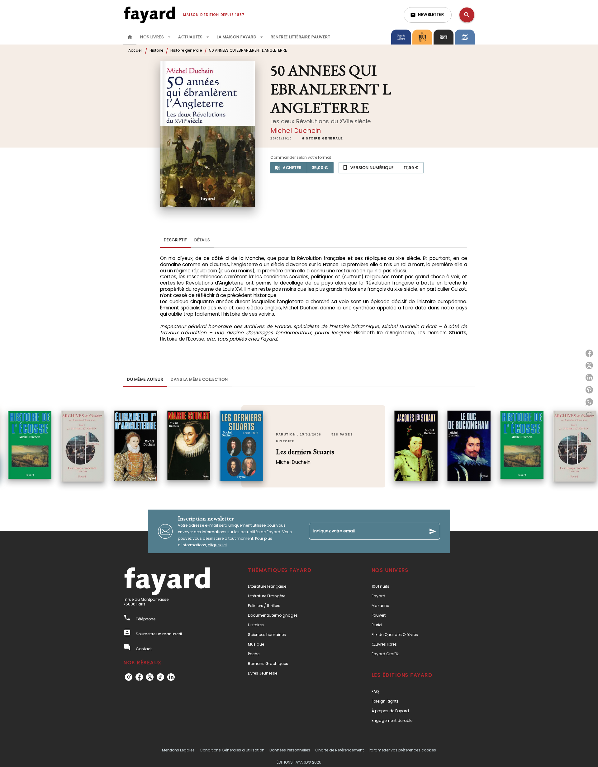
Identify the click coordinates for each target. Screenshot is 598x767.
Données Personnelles (289, 750)
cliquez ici (217, 545)
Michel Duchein (295, 130)
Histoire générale (186, 50)
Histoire (156, 50)
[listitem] (128, 677)
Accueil (135, 50)
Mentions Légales (178, 750)
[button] (428, 15)
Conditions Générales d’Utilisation (232, 750)
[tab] (129, 37)
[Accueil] (149, 15)
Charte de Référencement (339, 750)
